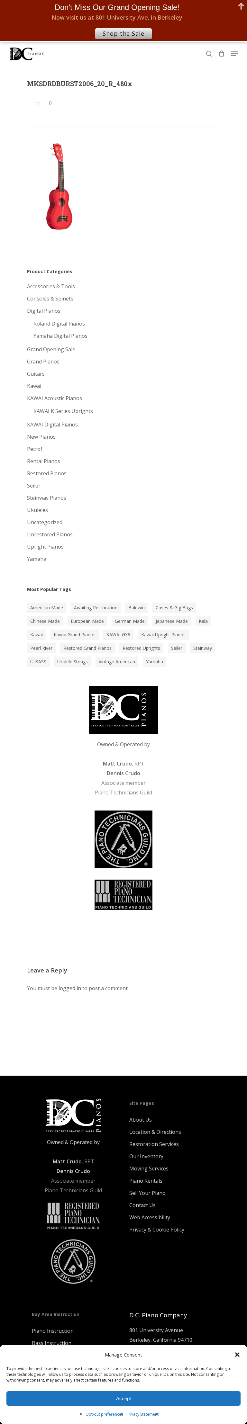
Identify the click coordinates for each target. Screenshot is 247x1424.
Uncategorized (44, 522)
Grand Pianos (43, 361)
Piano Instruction (53, 1330)
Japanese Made (172, 621)
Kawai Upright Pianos (163, 634)
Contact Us (142, 1205)
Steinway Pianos (46, 497)
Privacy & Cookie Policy (156, 1229)
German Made (130, 621)
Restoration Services (154, 1144)
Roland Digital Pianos (59, 323)
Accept (123, 1398)
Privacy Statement (142, 1414)
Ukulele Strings (72, 661)
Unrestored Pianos (50, 534)
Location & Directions (155, 1131)
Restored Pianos (47, 473)
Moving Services (149, 1168)
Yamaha (36, 558)
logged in (70, 988)
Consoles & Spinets (50, 298)
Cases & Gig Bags (174, 608)
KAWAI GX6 (118, 634)
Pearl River (41, 648)
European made (87, 621)
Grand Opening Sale (51, 349)
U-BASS (38, 661)
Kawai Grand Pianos (75, 634)
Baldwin (136, 608)
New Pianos (41, 436)
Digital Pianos (43, 310)
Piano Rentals (145, 1180)
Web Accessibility (149, 1217)
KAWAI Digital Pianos (52, 424)
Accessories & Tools (51, 286)
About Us (140, 1119)
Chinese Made (45, 621)
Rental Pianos (43, 461)
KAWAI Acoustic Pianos (54, 398)
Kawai (34, 386)
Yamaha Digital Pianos (60, 335)
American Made (46, 608)
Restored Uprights (141, 648)
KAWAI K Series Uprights (63, 411)
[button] (237, 1354)
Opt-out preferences (104, 1414)
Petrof (34, 448)
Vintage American (117, 661)
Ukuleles (37, 510)
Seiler (34, 485)
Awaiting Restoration (95, 608)
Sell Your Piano (147, 1192)
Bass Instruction (51, 1343)
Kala (203, 621)
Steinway (202, 648)
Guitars (36, 373)
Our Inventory (146, 1156)
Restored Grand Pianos (87, 648)
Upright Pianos (45, 546)
